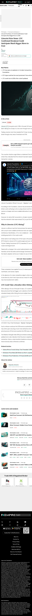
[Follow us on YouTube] (29, 5)
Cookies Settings (16, 547)
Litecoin (5, 63)
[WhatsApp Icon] (20, 525)
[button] (2, 2)
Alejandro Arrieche (14, 365)
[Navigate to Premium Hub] (5, 468)
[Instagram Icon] (4, 525)
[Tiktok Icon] (27, 525)
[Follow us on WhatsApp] (26, 5)
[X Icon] (4, 522)
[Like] (24, 385)
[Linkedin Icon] (20, 522)
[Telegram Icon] (12, 525)
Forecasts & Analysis (13, 32)
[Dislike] (29, 385)
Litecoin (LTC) (5, 126)
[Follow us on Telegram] (31, 5)
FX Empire (3, 32)
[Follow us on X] (24, 5)
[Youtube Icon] (27, 522)
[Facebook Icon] (12, 522)
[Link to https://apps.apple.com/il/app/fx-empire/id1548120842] (7, 528)
